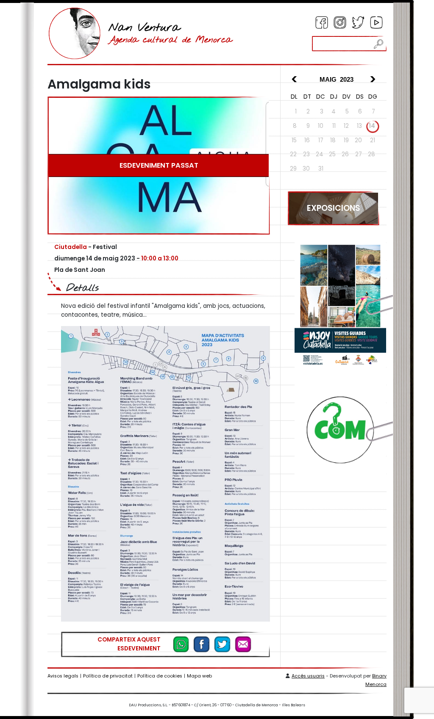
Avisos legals (62, 676)
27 (358, 154)
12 (346, 126)
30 (306, 169)
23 (306, 154)
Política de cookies (159, 676)
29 (293, 169)
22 (293, 154)
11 (334, 126)
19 (346, 140)
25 (332, 154)
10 (320, 126)
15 (294, 140)
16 (307, 140)
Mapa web (199, 676)
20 (358, 140)
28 (371, 154)
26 (345, 154)
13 (359, 126)
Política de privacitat (108, 676)
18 (333, 140)
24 (319, 154)
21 (372, 140)
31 (320, 169)
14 (372, 126)
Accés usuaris (308, 676)
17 (320, 140)
